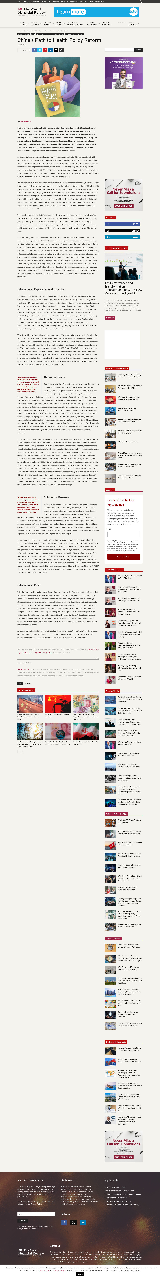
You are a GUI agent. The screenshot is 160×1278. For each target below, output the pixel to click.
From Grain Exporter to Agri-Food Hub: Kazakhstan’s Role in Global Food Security (130, 980)
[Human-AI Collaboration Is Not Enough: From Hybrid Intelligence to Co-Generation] (110, 711)
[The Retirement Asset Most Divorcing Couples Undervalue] (110, 948)
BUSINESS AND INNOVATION (116, 814)
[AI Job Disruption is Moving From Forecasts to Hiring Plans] (110, 389)
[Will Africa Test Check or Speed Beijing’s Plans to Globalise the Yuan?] (58, 731)
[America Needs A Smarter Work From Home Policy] (110, 434)
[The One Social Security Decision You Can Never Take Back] (110, 1026)
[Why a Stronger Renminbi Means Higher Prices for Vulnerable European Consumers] (86, 704)
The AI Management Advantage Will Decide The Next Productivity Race (130, 455)
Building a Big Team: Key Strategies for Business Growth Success (129, 668)
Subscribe (56, 1)
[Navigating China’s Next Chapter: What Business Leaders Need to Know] (30, 704)
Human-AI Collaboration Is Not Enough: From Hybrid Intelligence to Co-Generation (130, 710)
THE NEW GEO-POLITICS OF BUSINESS (75, 24)
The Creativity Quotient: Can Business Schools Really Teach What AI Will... (129, 589)
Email (109, 529)
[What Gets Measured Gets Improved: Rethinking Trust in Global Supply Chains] (110, 734)
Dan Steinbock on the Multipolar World (119, 1191)
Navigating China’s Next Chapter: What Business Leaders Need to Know (28, 717)
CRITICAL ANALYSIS (59, 24)
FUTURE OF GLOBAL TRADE (107, 24)
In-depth (80, 34)
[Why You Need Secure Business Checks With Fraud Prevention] (110, 834)
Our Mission (35, 1)
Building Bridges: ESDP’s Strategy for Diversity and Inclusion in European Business (129, 656)
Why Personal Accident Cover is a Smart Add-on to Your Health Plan (129, 1003)
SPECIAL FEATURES (70, 34)
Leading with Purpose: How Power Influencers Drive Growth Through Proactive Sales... (129, 623)
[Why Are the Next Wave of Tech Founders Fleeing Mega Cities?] (110, 857)
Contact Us (73, 1)
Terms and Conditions (97, 1)
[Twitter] (39, 50)
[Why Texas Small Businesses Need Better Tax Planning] (110, 970)
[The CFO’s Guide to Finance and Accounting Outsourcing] (110, 868)
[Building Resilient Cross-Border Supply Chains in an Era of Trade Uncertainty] (110, 700)
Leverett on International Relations (118, 1201)
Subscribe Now (123, 556)
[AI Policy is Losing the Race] (110, 445)
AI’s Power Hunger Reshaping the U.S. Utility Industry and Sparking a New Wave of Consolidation (30, 744)
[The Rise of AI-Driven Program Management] (110, 823)
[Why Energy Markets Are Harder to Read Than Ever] (110, 579)
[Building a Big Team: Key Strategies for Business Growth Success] (110, 668)
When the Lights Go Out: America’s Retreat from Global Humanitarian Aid (129, 612)
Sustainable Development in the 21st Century (122, 1205)
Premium (28, 683)
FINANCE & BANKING (35, 24)
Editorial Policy (45, 1)
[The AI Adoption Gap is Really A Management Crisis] (110, 478)
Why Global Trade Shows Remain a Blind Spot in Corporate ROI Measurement (130, 878)
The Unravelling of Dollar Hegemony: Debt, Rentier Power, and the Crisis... (130, 778)
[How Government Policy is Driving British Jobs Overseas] (110, 767)
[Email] (56, 50)
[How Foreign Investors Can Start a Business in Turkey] (110, 845)
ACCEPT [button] (80, 1274)
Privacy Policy (83, 1)
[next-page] (22, 751)
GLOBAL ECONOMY (23, 24)
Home (19, 1)
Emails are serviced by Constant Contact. (123, 550)
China (41, 31)
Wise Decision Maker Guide (115, 1187)
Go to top (96, 658)
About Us (26, 1)
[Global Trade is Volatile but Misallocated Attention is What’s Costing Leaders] (110, 1086)
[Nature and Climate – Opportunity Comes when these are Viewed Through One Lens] (110, 646)
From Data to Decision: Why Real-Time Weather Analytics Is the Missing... (130, 634)
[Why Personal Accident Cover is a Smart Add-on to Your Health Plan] (110, 1004)
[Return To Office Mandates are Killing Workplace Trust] (110, 422)
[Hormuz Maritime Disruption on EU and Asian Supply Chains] (110, 1051)
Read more (110, 318)
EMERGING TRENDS (47, 24)
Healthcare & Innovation (56, 34)
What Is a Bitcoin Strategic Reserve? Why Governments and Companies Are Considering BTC (130, 958)
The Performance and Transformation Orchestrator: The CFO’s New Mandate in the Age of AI (123, 288)
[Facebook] (34, 50)
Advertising (64, 1)
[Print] (61, 50)
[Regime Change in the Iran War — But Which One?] (86, 731)
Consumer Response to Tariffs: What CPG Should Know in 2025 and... (129, 1108)
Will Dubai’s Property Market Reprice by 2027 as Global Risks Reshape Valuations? (129, 992)
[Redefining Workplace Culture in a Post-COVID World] (110, 680)
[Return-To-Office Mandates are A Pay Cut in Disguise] (110, 467)
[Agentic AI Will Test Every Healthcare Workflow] (110, 411)
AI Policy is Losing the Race (128, 442)
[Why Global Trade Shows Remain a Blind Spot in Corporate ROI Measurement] (110, 879)
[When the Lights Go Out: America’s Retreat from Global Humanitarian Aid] (110, 612)
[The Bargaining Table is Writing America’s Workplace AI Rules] (110, 377)
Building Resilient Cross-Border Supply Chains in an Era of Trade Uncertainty (130, 699)
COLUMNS (120, 23)
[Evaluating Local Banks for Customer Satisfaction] (110, 890)
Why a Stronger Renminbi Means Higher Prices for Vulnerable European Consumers (86, 717)
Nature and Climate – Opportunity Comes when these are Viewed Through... (130, 645)
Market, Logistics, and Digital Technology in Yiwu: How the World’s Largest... (128, 1097)
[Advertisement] (122, 344)
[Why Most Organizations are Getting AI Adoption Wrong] (110, 400)
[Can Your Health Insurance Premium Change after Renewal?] (110, 1015)
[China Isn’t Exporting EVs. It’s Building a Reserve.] (58, 704)
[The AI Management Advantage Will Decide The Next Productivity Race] (110, 456)
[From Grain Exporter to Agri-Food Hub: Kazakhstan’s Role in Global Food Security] (110, 981)
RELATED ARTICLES (26, 690)
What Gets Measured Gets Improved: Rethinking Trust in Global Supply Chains (129, 733)
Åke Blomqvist (25, 122)
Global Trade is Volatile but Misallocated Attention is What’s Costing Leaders (130, 1085)
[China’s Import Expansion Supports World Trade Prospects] (110, 1062)
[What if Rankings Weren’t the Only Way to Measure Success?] (110, 601)
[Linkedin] (50, 50)
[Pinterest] (45, 50)
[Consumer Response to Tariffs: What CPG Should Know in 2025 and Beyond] (110, 1109)
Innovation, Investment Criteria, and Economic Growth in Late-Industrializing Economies (129, 802)
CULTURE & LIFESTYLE (132, 24)
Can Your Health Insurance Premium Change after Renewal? (128, 1014)
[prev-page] (18, 751)
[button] (141, 1)
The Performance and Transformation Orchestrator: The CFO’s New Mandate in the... (130, 722)
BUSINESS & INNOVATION (92, 24)
